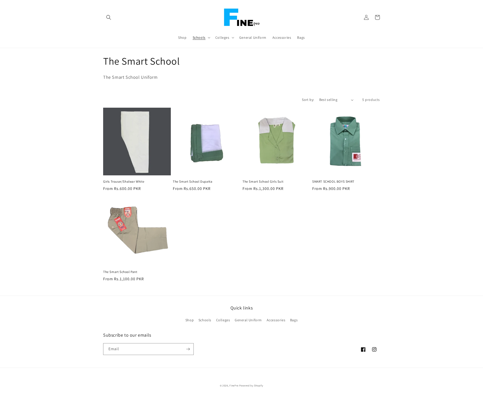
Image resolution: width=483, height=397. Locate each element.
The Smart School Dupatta (192, 182)
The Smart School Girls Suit (263, 182)
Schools (204, 320)
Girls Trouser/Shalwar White (123, 182)
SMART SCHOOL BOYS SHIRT (333, 182)
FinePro (233, 385)
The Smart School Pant (120, 272)
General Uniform (248, 320)
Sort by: (308, 99)
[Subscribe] (187, 349)
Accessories (276, 320)
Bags (294, 320)
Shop (189, 320)
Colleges (223, 320)
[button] (108, 17)
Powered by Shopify (251, 385)
